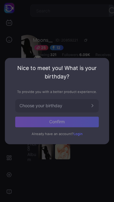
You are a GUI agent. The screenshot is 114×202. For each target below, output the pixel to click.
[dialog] (57, 101)
